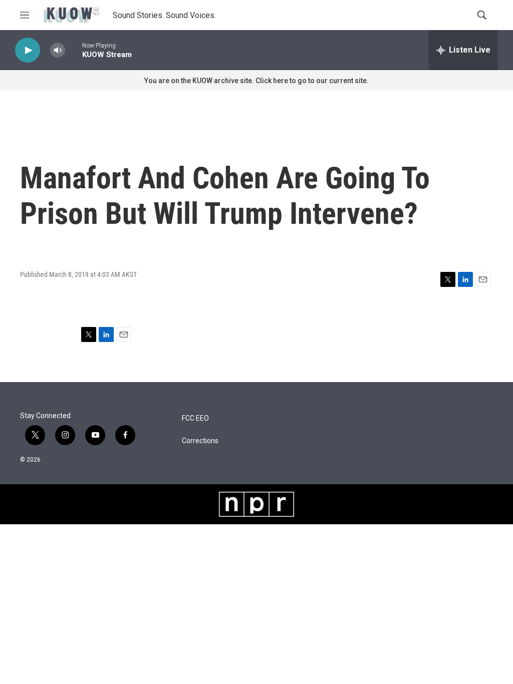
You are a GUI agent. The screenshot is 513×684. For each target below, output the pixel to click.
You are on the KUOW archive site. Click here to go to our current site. (256, 81)
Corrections (200, 441)
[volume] (57, 50)
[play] (28, 50)
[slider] (73, 50)
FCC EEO (195, 418)
